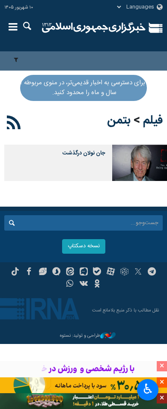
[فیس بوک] (29, 272)
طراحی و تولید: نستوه (80, 336)
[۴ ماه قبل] (139, 163)
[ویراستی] (42, 272)
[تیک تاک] (15, 272)
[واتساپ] (70, 284)
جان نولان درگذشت (84, 153)
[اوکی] (97, 284)
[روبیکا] (124, 272)
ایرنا (94, 27)
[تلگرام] (152, 272)
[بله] (97, 272)
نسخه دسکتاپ (84, 246)
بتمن (119, 120)
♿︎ (148, 389)
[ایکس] (138, 272)
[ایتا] (70, 272)
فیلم (153, 120)
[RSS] (14, 124)
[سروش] (56, 272)
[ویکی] (83, 284)
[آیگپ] (83, 272)
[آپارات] (110, 272)
